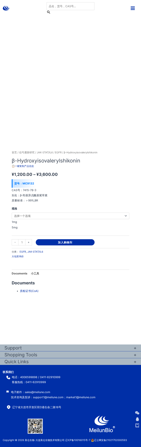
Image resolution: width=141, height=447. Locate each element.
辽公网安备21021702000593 (110, 440)
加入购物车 (65, 242)
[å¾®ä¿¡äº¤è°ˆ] (137, 413)
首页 (14, 152)
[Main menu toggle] (132, 8)
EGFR (58, 152)
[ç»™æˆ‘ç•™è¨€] (137, 425)
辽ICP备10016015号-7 (77, 440)
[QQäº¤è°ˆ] (137, 419)
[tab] (35, 274)
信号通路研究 (27, 152)
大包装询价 (18, 256)
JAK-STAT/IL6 (45, 152)
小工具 (35, 273)
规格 (14, 208)
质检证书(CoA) (29, 291)
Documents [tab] (19, 273)
